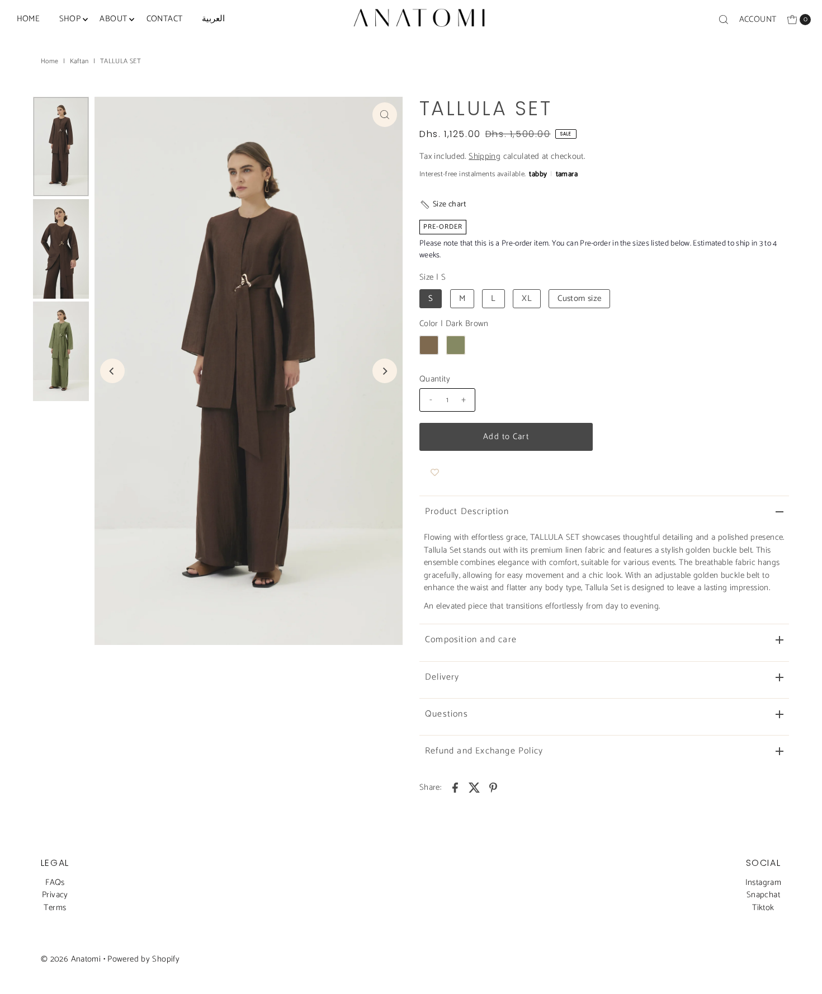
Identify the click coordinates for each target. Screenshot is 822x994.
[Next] (384, 371)
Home (28, 19)
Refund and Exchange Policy (484, 751)
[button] (442, 204)
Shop (70, 19)
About (113, 19)
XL (527, 298)
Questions (446, 714)
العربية (213, 19)
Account (758, 19)
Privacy (55, 895)
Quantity (434, 379)
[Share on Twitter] (474, 787)
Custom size (579, 298)
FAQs (55, 882)
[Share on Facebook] (455, 787)
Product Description (467, 511)
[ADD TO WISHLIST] (434, 473)
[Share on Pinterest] (493, 787)
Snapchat (763, 895)
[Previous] (112, 371)
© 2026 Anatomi (71, 959)
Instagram (763, 882)
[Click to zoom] (384, 114)
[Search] (724, 20)
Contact (165, 19)
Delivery (442, 677)
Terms (55, 908)
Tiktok (763, 908)
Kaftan (79, 61)
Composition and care (471, 639)
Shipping (484, 156)
